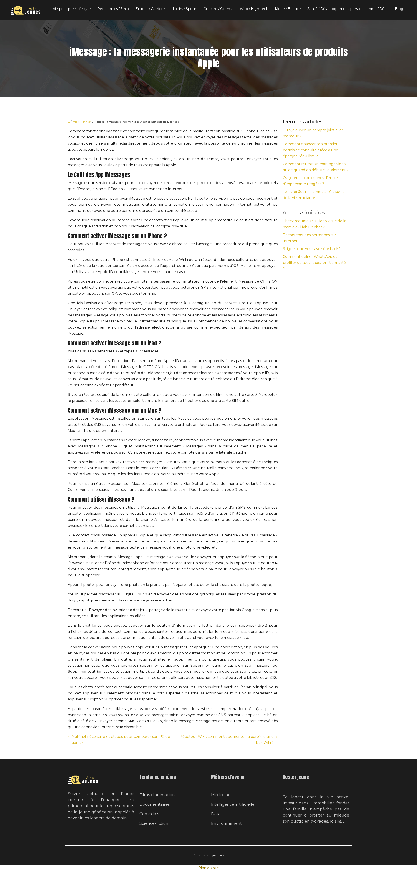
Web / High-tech (254, 9)
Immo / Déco (377, 9)
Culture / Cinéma (218, 9)
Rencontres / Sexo (113, 9)
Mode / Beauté (288, 9)
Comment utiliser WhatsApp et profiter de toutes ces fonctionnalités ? (315, 263)
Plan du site (208, 868)
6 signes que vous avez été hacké (312, 249)
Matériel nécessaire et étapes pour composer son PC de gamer (121, 740)
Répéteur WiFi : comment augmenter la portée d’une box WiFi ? (227, 740)
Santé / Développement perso (333, 9)
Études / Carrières (151, 9)
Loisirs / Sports (185, 9)
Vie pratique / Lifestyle (72, 9)
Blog (399, 9)
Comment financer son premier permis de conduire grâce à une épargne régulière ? (310, 150)
